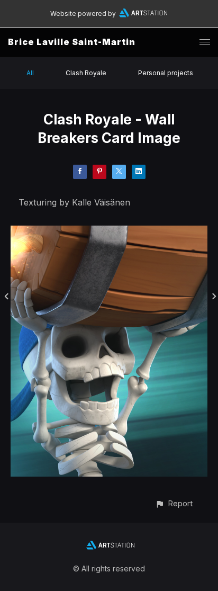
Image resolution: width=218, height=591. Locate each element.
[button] (174, 503)
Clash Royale (86, 73)
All (30, 73)
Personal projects (165, 73)
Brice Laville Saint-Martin (71, 42)
